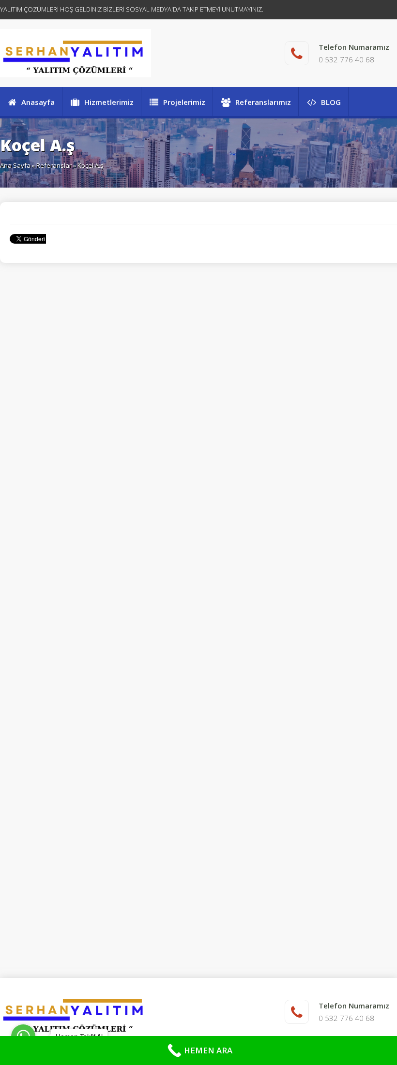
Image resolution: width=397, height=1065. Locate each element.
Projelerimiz (184, 102)
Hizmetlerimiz (109, 102)
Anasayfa (38, 102)
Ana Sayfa (15, 165)
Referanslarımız (263, 102)
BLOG (331, 102)
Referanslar (54, 165)
